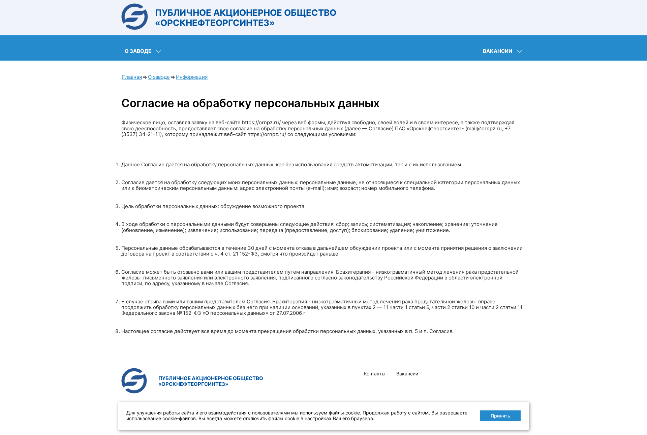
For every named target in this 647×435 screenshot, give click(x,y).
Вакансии (497, 51)
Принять (500, 416)
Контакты (375, 373)
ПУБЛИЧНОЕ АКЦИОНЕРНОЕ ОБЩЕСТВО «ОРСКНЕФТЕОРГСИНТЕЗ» (245, 17)
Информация (192, 77)
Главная (132, 77)
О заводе (138, 51)
